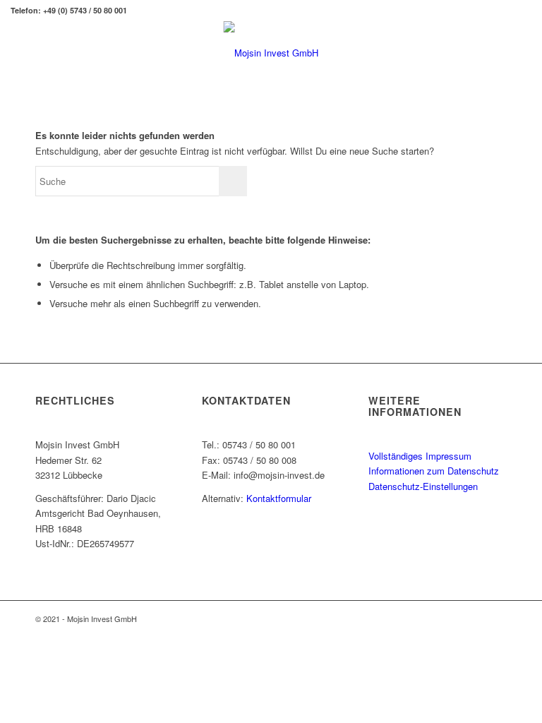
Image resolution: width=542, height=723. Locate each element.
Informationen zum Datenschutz (433, 470)
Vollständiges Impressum (419, 455)
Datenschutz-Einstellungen (423, 486)
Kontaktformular (278, 498)
